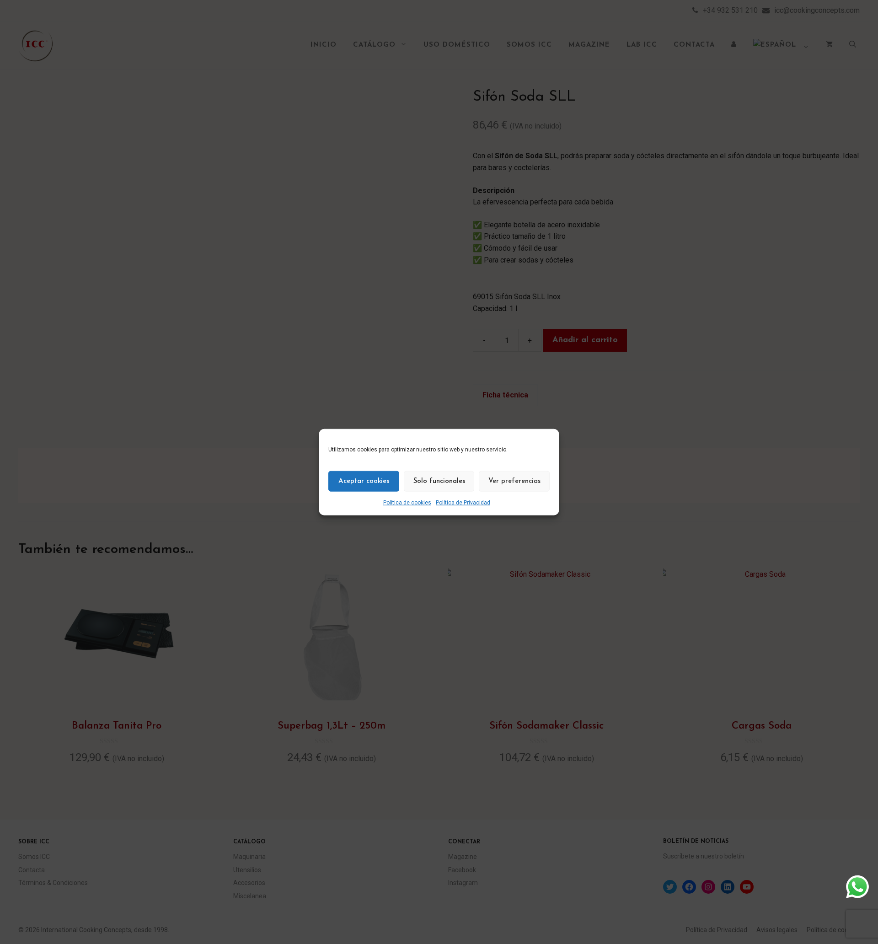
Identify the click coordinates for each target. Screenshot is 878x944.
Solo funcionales (439, 480)
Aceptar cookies (363, 480)
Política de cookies (407, 502)
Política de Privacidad (463, 502)
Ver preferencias (514, 480)
